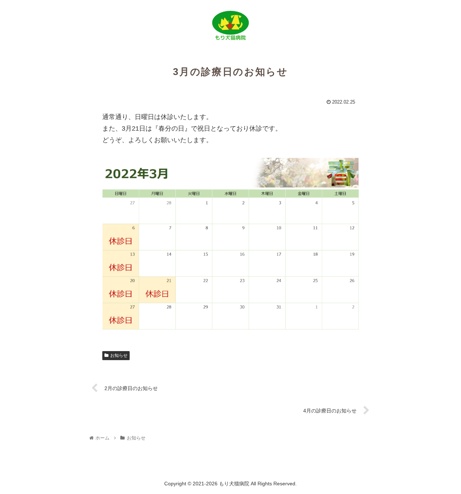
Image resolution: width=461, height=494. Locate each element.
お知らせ (118, 355)
